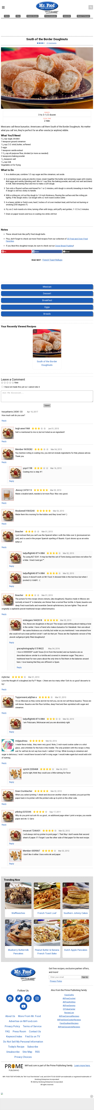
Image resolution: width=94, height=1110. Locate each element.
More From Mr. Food (29, 1016)
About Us (10, 1016)
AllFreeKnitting (69, 1002)
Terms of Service (32, 1026)
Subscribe (32, 1046)
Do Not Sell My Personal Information (23, 1041)
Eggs (47, 307)
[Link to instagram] (37, 998)
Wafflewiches (18, 913)
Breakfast (47, 300)
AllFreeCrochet (69, 998)
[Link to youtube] (23, 1006)
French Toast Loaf (46, 913)
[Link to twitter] (19, 998)
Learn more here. (82, 1065)
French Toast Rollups (52, 260)
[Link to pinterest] (28, 998)
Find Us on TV (32, 1036)
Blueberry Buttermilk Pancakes (18, 952)
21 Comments (51, 43)
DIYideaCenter (69, 1009)
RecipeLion (69, 1013)
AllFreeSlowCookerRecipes (69, 1020)
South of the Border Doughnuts (47, 363)
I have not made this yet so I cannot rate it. (22, 387)
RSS (37, 1051)
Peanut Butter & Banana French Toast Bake (47, 952)
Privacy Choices (23, 1056)
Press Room (19, 1031)
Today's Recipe (16, 1046)
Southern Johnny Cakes (76, 913)
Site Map (27, 1051)
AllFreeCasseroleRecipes (69, 1027)
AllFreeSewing (69, 1005)
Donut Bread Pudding (64, 246)
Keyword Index (14, 1036)
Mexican (47, 286)
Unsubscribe (13, 1051)
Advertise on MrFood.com (23, 1021)
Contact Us (35, 1031)
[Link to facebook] (10, 998)
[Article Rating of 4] (41, 43)
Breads (47, 313)
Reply (4, 421)
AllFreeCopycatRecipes (69, 1016)
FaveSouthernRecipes (69, 1023)
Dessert (47, 293)
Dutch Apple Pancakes (75, 950)
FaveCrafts (69, 995)
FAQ (7, 1031)
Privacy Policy (12, 1026)
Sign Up (85, 977)
